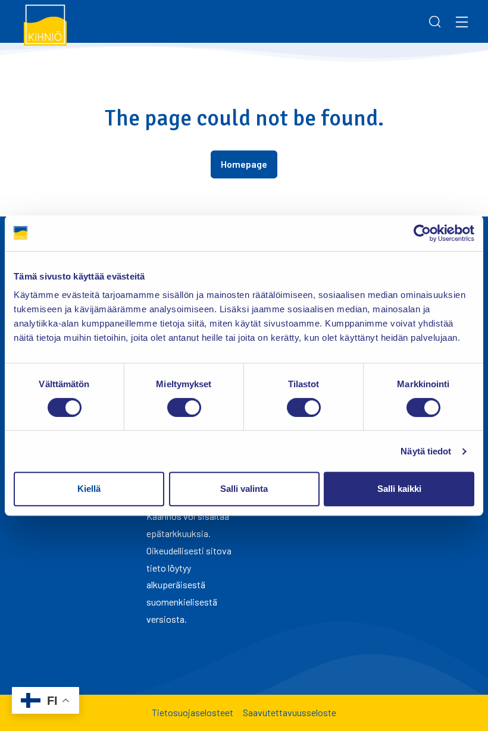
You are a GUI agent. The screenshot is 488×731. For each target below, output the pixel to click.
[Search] (435, 21)
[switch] (184, 407)
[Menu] (462, 21)
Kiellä (89, 489)
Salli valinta (244, 489)
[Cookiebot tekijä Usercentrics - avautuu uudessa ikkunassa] (422, 233)
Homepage (244, 164)
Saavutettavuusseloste (289, 712)
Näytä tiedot (426, 451)
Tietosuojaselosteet (192, 712)
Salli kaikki (399, 489)
